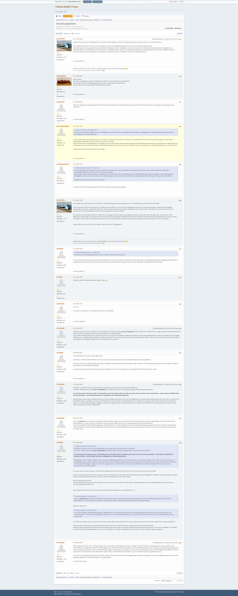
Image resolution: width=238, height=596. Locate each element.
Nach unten (59, 33)
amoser (61, 102)
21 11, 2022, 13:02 (77, 126)
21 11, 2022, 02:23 (77, 102)
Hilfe (156, 592)
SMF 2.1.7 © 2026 (58, 592)
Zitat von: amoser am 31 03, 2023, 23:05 (86, 446)
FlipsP (60, 249)
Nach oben (59, 573)
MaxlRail (62, 76)
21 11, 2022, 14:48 (77, 200)
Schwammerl (63, 164)
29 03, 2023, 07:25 (77, 328)
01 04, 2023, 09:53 (77, 542)
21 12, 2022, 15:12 (77, 303)
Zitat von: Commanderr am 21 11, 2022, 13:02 (87, 168)
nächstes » (178, 28)
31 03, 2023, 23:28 (77, 418)
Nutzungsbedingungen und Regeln (167, 592)
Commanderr (63, 126)
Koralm (61, 304)
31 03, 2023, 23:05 (77, 384)
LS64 (60, 277)
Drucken (179, 33)
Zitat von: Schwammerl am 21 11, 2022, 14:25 (87, 252)
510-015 (61, 39)
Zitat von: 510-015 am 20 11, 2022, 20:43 (86, 130)
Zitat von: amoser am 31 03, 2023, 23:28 (86, 496)
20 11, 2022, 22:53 (77, 76)
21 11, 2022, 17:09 (77, 248)
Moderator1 (96, 20)
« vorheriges (168, 28)
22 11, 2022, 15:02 (77, 277)
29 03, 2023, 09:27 (77, 352)
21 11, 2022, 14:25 (77, 164)
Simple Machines (68, 592)
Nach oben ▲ (180, 592)
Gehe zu (157, 580)
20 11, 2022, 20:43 (77, 39)
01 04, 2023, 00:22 (77, 442)
